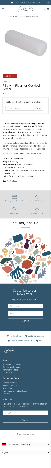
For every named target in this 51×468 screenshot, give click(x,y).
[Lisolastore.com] (25, 9)
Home (10, 16)
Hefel (5, 81)
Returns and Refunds (11, 367)
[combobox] (25, 444)
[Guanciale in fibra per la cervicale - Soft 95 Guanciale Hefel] (26, 43)
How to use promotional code (15, 391)
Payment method (10, 385)
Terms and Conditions (12, 364)
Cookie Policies (9, 372)
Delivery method (9, 383)
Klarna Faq (7, 388)
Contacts (6, 394)
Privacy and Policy (10, 370)
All (16, 16)
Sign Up (25, 320)
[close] (48, 2)
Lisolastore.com (28, 434)
